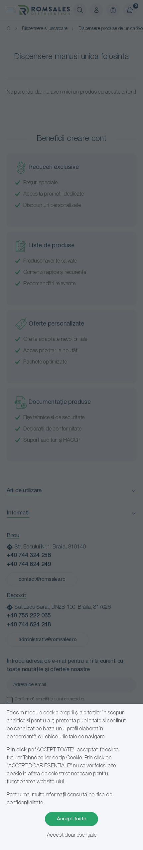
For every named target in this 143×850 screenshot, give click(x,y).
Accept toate (71, 819)
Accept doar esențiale (71, 835)
